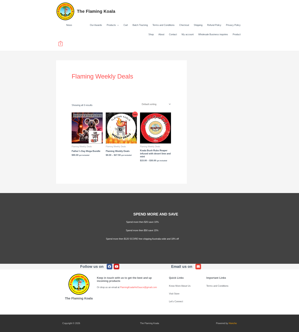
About (161, 34)
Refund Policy (214, 25)
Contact (173, 34)
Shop (151, 34)
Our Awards (89, 25)
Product (237, 34)
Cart (125, 25)
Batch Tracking (140, 25)
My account (188, 34)
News (69, 25)
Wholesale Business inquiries (213, 34)
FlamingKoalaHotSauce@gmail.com (138, 287)
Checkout (184, 25)
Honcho (233, 323)
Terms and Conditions (163, 25)
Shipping (198, 25)
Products (111, 25)
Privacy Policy (233, 25)
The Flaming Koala (96, 11)
